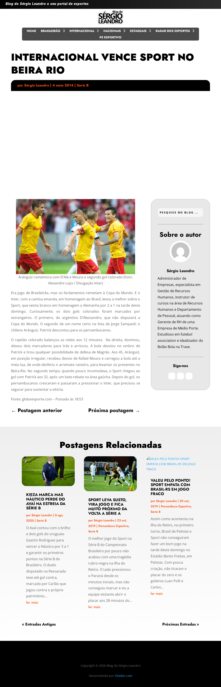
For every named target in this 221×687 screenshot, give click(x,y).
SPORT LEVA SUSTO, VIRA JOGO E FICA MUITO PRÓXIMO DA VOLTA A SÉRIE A (107, 506)
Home (31, 31)
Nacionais (112, 31)
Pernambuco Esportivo (113, 526)
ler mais (32, 602)
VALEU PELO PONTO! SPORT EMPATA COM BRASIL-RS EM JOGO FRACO (170, 487)
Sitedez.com (123, 676)
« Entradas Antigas (39, 624)
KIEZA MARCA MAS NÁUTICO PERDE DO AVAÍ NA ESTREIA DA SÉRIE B (45, 501)
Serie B (83, 85)
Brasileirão (50, 31)
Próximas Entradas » (180, 624)
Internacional (81, 31)
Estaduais (138, 31)
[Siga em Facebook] (203, 5)
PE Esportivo (110, 37)
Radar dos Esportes (173, 31)
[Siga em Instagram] (194, 5)
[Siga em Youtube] (211, 5)
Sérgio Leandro (36, 85)
